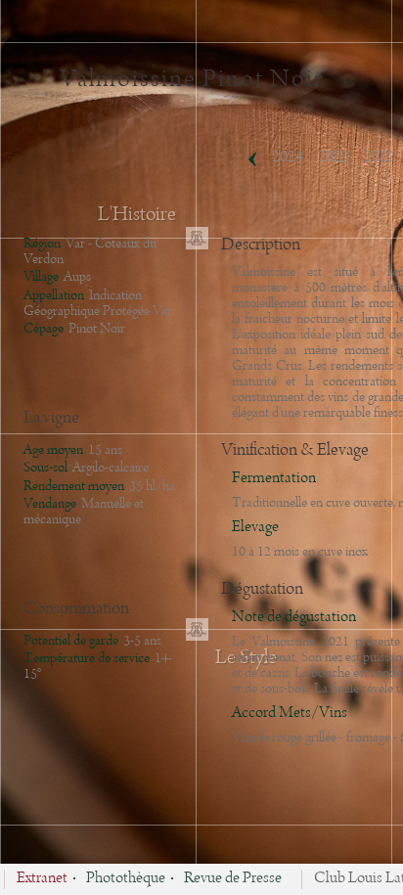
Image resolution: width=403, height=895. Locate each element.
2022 (379, 157)
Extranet (42, 879)
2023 (333, 157)
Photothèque (125, 879)
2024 (287, 157)
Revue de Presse (233, 879)
